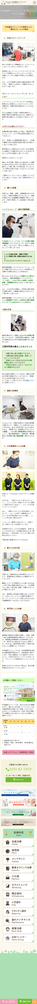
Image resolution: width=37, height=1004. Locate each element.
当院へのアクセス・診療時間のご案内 (18, 752)
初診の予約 (18, 779)
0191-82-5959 (18, 769)
